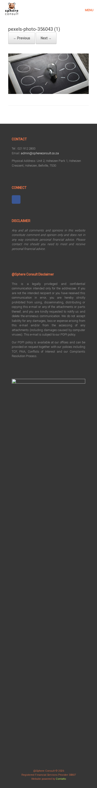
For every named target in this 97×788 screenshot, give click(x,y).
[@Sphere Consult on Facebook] (16, 199)
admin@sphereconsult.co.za (40, 153)
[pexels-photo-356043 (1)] (48, 92)
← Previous (21, 38)
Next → (46, 38)
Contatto (61, 778)
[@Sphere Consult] (12, 8)
